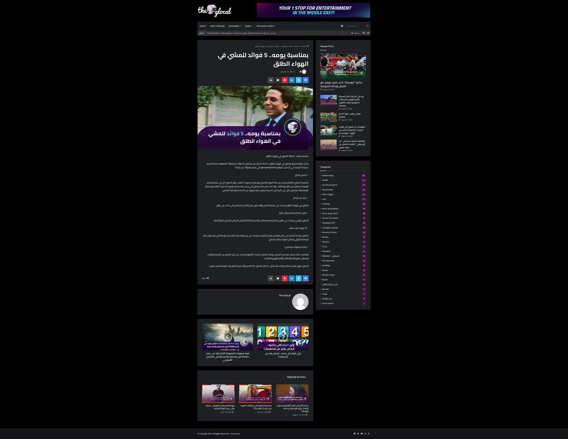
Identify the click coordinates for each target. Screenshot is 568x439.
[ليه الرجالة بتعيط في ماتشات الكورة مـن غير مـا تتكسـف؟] (255, 393)
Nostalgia (326, 265)
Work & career (328, 274)
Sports (325, 270)
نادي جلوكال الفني (330, 284)
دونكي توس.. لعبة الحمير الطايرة (350, 115)
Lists (324, 199)
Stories (325, 237)
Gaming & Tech (328, 222)
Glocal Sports (328, 303)
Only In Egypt (327, 194)
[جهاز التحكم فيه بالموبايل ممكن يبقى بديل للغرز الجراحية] (218, 393)
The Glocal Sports (265, 26)
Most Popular (217, 26)
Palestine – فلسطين (330, 256)
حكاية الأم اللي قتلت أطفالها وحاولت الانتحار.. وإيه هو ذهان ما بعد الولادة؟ (292, 408)
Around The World (330, 218)
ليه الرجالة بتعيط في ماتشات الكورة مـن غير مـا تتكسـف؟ (256, 407)
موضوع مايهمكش (330, 227)
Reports (325, 241)
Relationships (328, 175)
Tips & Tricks (327, 189)
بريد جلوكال (327, 298)
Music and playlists (330, 208)
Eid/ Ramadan (328, 260)
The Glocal (285, 295)
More (247, 26)
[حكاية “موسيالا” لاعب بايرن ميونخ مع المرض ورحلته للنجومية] (343, 66)
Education (326, 251)
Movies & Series (329, 232)
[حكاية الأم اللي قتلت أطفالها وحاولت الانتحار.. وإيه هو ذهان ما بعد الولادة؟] (292, 393)
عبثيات (324, 293)
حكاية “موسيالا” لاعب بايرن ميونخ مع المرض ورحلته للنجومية (341, 84)
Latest (203, 26)
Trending (326, 203)
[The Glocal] (214, 10)
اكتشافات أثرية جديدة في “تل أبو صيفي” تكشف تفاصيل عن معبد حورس (352, 144)
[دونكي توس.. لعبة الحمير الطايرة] (328, 117)
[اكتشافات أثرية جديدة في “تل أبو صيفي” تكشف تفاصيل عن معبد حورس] (328, 145)
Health (303, 46)
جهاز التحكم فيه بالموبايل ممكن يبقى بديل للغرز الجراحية (220, 407)
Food (324, 246)
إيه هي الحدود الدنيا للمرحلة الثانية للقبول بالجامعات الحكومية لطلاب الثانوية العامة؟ (241, 33)
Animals (325, 289)
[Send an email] (300, 71)
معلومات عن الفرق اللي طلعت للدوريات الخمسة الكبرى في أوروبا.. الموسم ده (352, 130)
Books (325, 279)
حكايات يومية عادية (330, 213)
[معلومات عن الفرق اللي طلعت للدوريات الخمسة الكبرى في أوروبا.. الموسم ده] (328, 130)
